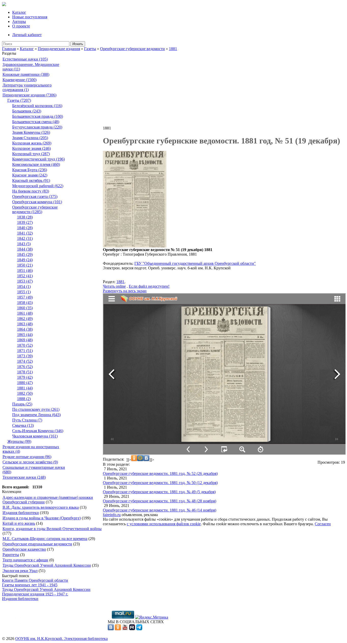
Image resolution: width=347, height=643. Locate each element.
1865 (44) (25, 334)
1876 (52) (25, 366)
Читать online (114, 286)
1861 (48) (25, 313)
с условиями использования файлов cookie (164, 524)
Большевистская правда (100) (37, 116)
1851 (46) (25, 270)
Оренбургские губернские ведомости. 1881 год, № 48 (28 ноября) (159, 501)
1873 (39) (25, 356)
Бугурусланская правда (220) (37, 127)
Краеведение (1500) (20, 80)
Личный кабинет (27, 35)
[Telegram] (139, 629)
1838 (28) (25, 217)
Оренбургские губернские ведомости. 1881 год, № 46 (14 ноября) (159, 510)
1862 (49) (25, 318)
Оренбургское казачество (24, 549)
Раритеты (11, 554)
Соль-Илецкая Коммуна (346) (37, 431)
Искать (77, 44)
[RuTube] (132, 629)
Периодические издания (59, 49)
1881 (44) (25, 388)
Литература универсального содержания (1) (27, 87)
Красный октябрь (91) (31, 180)
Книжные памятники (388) (26, 74)
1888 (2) (24, 399)
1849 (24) (25, 260)
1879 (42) (25, 377)
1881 (173, 49)
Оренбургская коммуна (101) (37, 202)
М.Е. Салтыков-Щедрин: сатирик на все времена (45, 538)
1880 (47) (25, 383)
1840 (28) (25, 228)
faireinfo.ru (112, 515)
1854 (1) (24, 286)
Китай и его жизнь (19, 523)
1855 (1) (24, 292)
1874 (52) (25, 361)
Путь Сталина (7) (27, 420)
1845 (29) (25, 254)
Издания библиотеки (21, 512)
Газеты (90, 49)
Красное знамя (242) (29, 175)
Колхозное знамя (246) (31, 148)
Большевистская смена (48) (35, 122)
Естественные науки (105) (25, 59)
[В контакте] (111, 629)
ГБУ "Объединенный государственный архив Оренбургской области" (195, 263)
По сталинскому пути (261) (35, 409)
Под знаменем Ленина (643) (36, 415)
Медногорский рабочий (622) (37, 186)
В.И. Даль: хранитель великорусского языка (41, 507)
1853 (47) (25, 281)
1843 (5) (24, 244)
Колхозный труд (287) (31, 154)
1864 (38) (25, 329)
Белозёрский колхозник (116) (37, 106)
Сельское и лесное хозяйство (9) (30, 462)
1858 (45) (25, 302)
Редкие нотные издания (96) (27, 457)
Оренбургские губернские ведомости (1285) (35, 209)
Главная (9, 49)
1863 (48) (25, 324)
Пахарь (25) (22, 404)
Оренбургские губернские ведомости (132, 49)
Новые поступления (29, 17)
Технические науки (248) (24, 477)
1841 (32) (25, 233)
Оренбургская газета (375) (34, 196)
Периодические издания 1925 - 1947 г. (35, 594)
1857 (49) (25, 297)
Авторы (19, 21)
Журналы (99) (19, 441)
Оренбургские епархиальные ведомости (37, 544)
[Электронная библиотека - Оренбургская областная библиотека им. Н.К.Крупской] (4, 5)
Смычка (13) (23, 425)
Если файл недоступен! (149, 286)
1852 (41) (25, 276)
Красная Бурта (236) (29, 170)
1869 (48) (25, 340)
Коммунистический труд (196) (38, 159)
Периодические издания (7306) (29, 95)
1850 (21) (25, 265)
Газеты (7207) (19, 100)
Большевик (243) (26, 111)
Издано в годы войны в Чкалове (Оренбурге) (42, 518)
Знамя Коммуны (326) (31, 132)
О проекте (21, 26)
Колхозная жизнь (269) (31, 143)
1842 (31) (25, 238)
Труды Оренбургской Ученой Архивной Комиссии (47, 565)
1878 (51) (25, 372)
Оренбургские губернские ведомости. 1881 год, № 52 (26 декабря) (160, 473)
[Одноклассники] (118, 629)
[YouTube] (125, 629)
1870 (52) (25, 345)
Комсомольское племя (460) (36, 164)
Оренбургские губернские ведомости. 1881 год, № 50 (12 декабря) (160, 482)
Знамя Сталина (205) (30, 138)
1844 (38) (25, 249)
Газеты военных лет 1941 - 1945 (29, 585)
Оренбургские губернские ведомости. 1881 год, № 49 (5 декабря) (159, 492)
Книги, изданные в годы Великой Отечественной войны (52, 529)
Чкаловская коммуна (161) (35, 436)
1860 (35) (25, 308)
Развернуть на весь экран (125, 291)
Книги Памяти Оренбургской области (35, 580)
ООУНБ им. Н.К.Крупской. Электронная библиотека (61, 638)
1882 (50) (25, 393)
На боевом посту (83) (30, 191)
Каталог (19, 12)
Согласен (323, 524)
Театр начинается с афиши (25, 560)
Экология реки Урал (20, 570)
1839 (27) (25, 222)
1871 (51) (25, 350)
